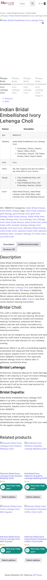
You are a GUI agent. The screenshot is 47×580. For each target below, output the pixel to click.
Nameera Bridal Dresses (35, 228)
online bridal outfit (8, 231)
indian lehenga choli (9, 219)
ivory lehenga (25, 219)
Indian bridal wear (36, 216)
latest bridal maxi (33, 222)
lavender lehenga (19, 225)
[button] (43, 23)
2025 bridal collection (36, 211)
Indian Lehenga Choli (18, 287)
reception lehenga (22, 234)
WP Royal (37, 575)
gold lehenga (6, 213)
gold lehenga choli (21, 213)
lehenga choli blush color (11, 228)
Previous (9, 98)
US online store (39, 234)
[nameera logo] (7, 3)
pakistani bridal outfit (27, 231)
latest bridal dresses (14, 222)
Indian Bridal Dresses (15, 13)
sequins (31, 299)
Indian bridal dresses (17, 216)
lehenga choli (34, 225)
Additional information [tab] (28, 244)
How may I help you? (13, 487)
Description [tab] (8, 244)
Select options (8, 497)
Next (7, 101)
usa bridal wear (7, 236)
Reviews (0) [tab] (9, 249)
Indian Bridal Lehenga (10, 211)
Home (2, 13)
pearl (9, 327)
